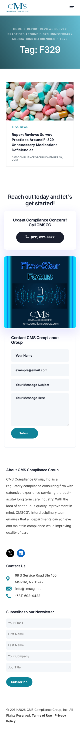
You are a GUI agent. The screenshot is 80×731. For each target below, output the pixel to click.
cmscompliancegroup (28, 157)
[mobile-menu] (69, 7)
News (24, 127)
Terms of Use (42, 715)
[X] (10, 553)
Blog (15, 127)
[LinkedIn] (21, 553)
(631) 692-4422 (43, 237)
